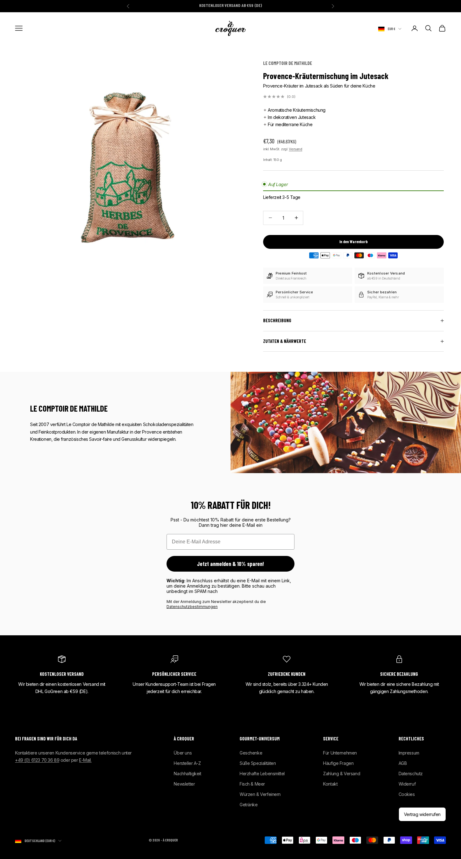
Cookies (407, 794)
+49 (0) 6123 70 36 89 (37, 760)
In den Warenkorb (353, 241)
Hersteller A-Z (187, 763)
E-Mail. (85, 760)
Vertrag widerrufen (422, 814)
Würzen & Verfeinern (260, 794)
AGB (403, 763)
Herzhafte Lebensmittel (262, 773)
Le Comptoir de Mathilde (287, 63)
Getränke (249, 804)
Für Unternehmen (340, 752)
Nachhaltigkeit (187, 773)
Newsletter (184, 784)
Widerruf (407, 784)
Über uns (183, 752)
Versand (295, 149)
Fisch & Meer (252, 784)
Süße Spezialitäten (258, 763)
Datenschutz (411, 773)
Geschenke (251, 752)
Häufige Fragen (338, 763)
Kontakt (330, 784)
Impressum (409, 752)
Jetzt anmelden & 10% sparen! (230, 563)
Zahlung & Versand (341, 773)
